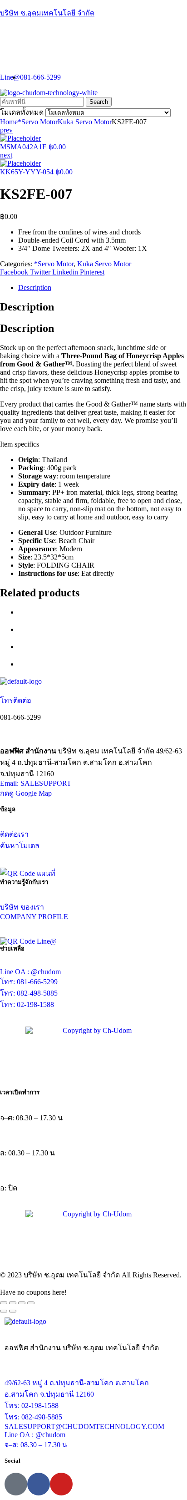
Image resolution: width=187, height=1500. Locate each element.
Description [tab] (27, 307)
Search (98, 101)
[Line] (16, 1484)
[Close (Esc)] (3, 1303)
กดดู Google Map (26, 793)
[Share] (12, 1303)
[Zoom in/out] (30, 1303)
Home (9, 122)
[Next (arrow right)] (12, 1311)
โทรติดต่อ (15, 700)
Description (34, 287)
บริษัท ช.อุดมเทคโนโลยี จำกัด (47, 13)
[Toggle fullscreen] (21, 1303)
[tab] (102, 288)
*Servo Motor (38, 122)
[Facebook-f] (38, 1484)
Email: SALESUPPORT (35, 783)
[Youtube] (61, 1484)
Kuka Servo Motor (85, 122)
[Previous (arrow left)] (3, 1311)
